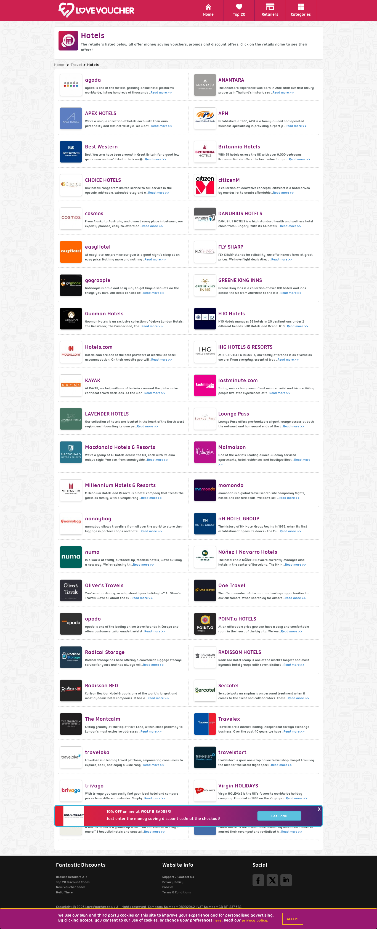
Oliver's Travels (104, 585)
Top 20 (239, 14)
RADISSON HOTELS (239, 652)
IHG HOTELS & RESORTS (245, 347)
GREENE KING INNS (240, 280)
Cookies (168, 887)
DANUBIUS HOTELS (240, 213)
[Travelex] (205, 724)
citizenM (229, 180)
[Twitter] (272, 880)
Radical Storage (105, 652)
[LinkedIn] (286, 880)
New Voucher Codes (71, 887)
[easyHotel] (72, 252)
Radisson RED (101, 685)
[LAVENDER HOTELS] (72, 419)
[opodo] (72, 624)
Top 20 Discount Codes (73, 882)
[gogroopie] (72, 285)
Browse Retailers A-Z (71, 877)
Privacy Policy (173, 882)
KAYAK (92, 380)
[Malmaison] (205, 452)
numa (92, 552)
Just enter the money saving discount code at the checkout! (163, 818)
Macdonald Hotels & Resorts (120, 447)
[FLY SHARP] (205, 252)
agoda (93, 80)
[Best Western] (72, 152)
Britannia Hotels (239, 146)
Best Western (101, 146)
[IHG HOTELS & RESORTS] (205, 352)
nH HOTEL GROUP (238, 518)
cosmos (94, 213)
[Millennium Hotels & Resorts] (72, 490)
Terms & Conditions (176, 892)
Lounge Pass (233, 414)
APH (223, 113)
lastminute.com (238, 380)
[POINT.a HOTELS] (205, 624)
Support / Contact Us (178, 877)
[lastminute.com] (205, 385)
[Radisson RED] (72, 691)
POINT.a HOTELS (237, 619)
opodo (93, 619)
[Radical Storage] (72, 657)
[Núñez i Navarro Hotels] (205, 557)
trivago (94, 785)
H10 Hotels (231, 313)
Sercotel (228, 685)
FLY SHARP (230, 247)
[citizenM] (205, 185)
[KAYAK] (72, 385)
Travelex (229, 719)
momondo (230, 485)
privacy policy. (255, 920)
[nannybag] (72, 524)
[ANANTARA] (205, 85)
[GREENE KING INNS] (205, 285)
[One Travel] (205, 590)
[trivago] (72, 791)
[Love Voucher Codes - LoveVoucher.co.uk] (99, 10)
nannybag (98, 518)
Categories (301, 14)
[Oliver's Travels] (72, 590)
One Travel (231, 585)
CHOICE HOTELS (103, 180)
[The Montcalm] (72, 724)
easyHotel (98, 247)
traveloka (97, 752)
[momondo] (205, 490)
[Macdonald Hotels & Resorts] (72, 452)
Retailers (270, 14)
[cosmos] (72, 218)
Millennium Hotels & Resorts (120, 485)
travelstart (232, 752)
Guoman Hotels (104, 313)
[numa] (72, 557)
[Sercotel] (205, 691)
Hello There (64, 892)
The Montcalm (102, 719)
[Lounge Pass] (205, 419)
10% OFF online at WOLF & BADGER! (139, 811)
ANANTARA (231, 80)
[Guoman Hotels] (72, 319)
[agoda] (72, 85)
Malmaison (232, 447)
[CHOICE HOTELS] (72, 185)
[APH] (205, 118)
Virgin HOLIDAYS (238, 785)
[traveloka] (72, 757)
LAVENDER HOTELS (107, 414)
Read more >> (161, 92)
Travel (76, 64)
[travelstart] (205, 757)
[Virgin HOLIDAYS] (205, 791)
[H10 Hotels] (205, 319)
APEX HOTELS (100, 113)
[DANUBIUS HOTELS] (205, 218)
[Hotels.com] (72, 352)
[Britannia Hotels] (205, 152)
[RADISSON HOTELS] (205, 657)
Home (208, 14)
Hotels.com (99, 347)
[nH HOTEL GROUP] (205, 524)
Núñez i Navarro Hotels (247, 552)
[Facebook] (258, 880)
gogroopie (97, 280)
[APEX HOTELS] (72, 118)
